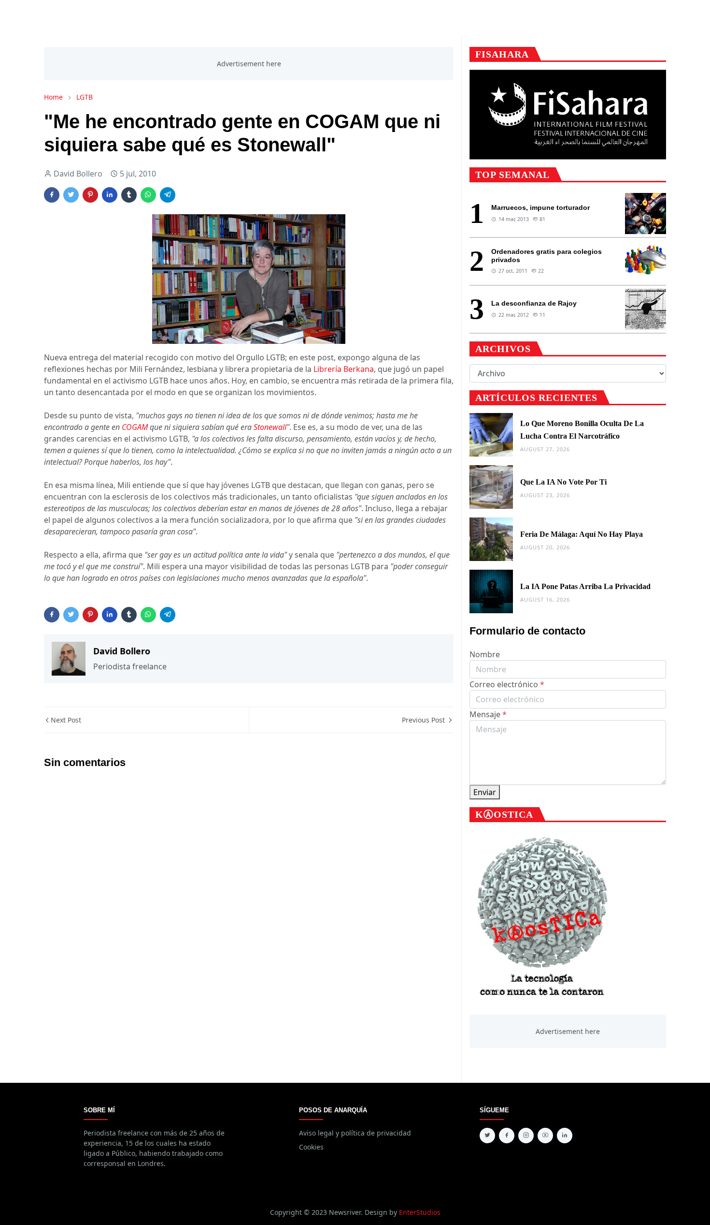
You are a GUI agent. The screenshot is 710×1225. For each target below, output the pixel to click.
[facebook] (506, 1135)
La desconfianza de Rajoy (534, 303)
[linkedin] (564, 1135)
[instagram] (526, 1135)
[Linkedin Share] (109, 195)
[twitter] (487, 1135)
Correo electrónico (506, 684)
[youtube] (545, 1135)
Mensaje (488, 714)
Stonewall (270, 427)
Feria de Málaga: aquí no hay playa (581, 534)
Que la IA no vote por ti (563, 482)
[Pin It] (90, 195)
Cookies (311, 1146)
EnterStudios (419, 1212)
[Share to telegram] (167, 195)
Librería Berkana (343, 369)
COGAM (135, 427)
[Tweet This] (71, 195)
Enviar (484, 792)
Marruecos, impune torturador (540, 207)
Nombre (484, 654)
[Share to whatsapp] (148, 195)
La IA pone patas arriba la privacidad (585, 586)
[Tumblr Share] (129, 195)
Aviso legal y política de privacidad (355, 1132)
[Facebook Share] (51, 195)
